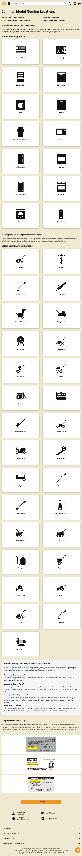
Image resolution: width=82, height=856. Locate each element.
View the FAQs (41, 802)
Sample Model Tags (50, 17)
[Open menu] (9, 3)
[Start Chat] (77, 850)
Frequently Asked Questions (54, 20)
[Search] (69, 3)
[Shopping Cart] (79, 3)
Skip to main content (41, 35)
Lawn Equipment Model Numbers (16, 20)
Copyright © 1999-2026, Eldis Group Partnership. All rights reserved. (41, 852)
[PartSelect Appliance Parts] (4, 3)
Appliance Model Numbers (13, 17)
